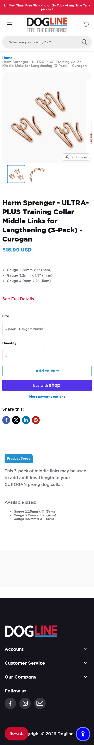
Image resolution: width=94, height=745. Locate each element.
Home (7, 58)
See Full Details (18, 298)
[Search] (84, 42)
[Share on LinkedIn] (26, 420)
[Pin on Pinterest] (36, 420)
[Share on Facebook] (6, 420)
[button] (83, 734)
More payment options (47, 396)
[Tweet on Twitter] (16, 420)
